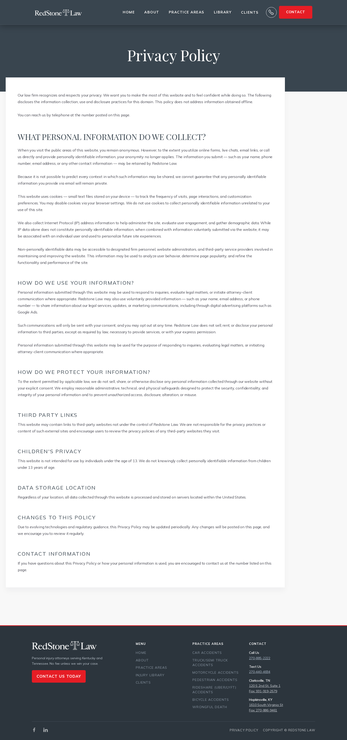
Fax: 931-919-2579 (263, 691)
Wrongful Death (209, 707)
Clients (250, 12)
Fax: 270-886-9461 (263, 710)
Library (223, 12)
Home (129, 12)
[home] (58, 12)
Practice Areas (151, 667)
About (151, 12)
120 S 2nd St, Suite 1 (264, 686)
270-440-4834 (259, 672)
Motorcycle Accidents (215, 672)
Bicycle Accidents (210, 700)
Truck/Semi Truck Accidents (210, 662)
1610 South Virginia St (266, 705)
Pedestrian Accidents (214, 680)
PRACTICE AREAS (186, 12)
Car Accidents (207, 653)
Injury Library (150, 675)
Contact (295, 12)
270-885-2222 (259, 658)
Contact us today (59, 676)
